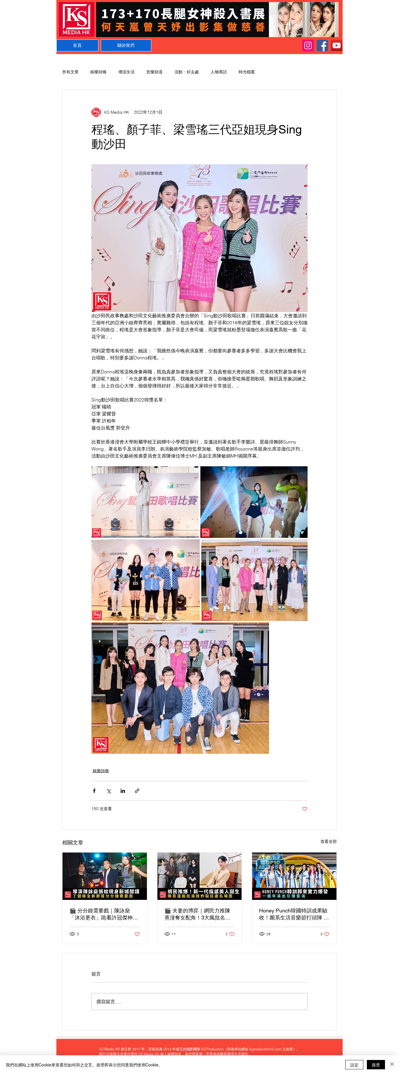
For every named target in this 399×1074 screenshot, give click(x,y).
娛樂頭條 (98, 72)
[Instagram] (308, 45)
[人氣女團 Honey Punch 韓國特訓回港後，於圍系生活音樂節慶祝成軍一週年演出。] (294, 876)
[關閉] (391, 1064)
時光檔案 (247, 72)
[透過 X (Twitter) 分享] (108, 791)
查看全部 (328, 841)
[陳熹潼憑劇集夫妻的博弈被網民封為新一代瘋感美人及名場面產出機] (199, 876)
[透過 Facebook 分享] (94, 791)
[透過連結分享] (137, 791)
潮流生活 (126, 72)
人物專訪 (219, 72)
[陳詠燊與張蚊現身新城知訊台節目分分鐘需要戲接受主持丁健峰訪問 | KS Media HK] (105, 876)
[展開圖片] (145, 502)
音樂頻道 (154, 72)
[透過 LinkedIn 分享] (123, 791)
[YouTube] (336, 45)
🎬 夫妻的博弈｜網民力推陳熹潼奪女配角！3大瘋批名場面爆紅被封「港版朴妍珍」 (197, 914)
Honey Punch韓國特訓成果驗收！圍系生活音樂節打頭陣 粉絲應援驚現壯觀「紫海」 (294, 914)
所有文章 (70, 72)
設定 (354, 1065)
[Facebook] (322, 45)
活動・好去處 (186, 72)
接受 (376, 1065)
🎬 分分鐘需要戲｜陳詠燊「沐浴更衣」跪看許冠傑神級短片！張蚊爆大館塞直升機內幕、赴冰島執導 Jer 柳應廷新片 (104, 914)
